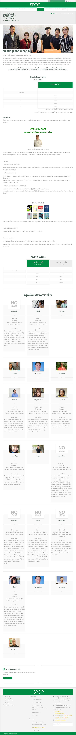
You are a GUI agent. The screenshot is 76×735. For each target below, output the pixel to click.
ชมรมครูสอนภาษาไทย (38, 721)
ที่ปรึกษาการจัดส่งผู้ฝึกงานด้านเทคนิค (40, 708)
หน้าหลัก (6, 9)
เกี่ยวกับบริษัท (22, 9)
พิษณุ (38, 456)
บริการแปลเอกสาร (37, 699)
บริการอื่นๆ (35, 715)
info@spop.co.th (58, 711)
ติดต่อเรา (57, 9)
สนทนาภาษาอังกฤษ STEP (39, 724)
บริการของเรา (31, 9)
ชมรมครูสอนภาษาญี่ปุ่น (38, 727)
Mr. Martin (14, 649)
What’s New (14, 9)
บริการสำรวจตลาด (37, 705)
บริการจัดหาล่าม (36, 702)
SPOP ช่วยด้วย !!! (36, 712)
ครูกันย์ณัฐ (14, 311)
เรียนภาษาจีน (35, 730)
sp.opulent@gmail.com (60, 719)
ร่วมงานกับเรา (49, 9)
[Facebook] (49, 1)
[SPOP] (35, 6)
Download (8, 678)
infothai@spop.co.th (59, 713)
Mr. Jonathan (38, 587)
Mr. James (62, 587)
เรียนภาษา (40, 9)
